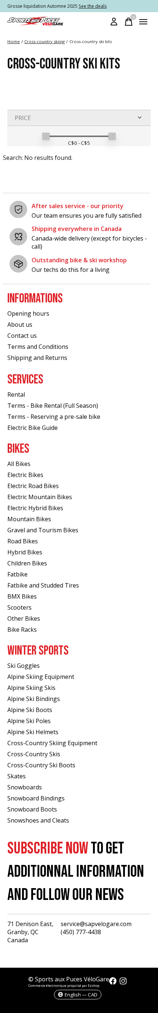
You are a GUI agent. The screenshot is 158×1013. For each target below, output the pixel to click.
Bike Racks (22, 629)
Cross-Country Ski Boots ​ (42, 765)
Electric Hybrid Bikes (35, 508)
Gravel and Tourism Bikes (42, 530)
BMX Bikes (22, 596)
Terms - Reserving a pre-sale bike (53, 417)
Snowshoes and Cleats (38, 820)
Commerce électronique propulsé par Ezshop (63, 985)
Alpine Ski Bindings (33, 699)
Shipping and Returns (37, 358)
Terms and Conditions (37, 347)
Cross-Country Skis (33, 754)
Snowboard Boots (32, 809)
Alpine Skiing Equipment (40, 677)
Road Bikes (22, 541)
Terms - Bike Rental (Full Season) (52, 406)
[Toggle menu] (143, 21)
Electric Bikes (25, 475)
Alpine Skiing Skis (31, 688)
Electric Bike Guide (32, 428)
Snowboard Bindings (36, 798)
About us (19, 324)
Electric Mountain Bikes (39, 497)
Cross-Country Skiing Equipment (52, 743)
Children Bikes (27, 563)
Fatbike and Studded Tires (43, 585)
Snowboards (24, 787)
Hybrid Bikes (24, 552)
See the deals (93, 6)
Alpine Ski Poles (29, 721)
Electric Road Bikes (33, 486)
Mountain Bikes (29, 519)
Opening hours (28, 313)
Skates (16, 776)
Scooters (19, 607)
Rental (16, 394)
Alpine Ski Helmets (32, 732)
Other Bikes (23, 618)
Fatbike (17, 574)
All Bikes (18, 464)
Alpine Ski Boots (29, 710)
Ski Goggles (23, 666)
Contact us (22, 336)
